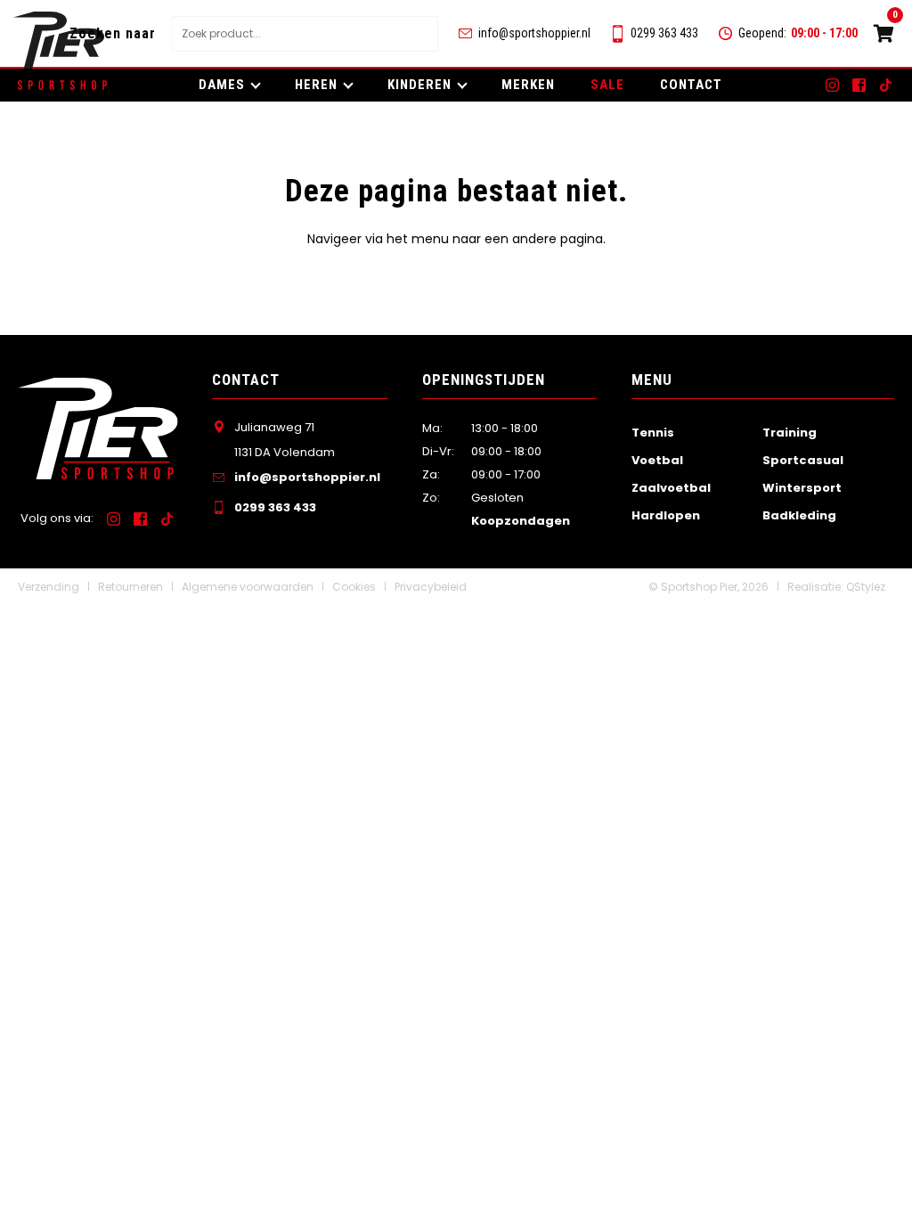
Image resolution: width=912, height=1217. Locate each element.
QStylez (865, 586)
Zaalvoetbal (671, 487)
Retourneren (130, 586)
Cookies (354, 586)
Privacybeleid (431, 586)
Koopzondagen (520, 520)
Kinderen (419, 85)
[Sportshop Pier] (59, 40)
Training (789, 432)
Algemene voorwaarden (248, 586)
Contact (691, 85)
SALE (607, 85)
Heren (316, 85)
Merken (528, 85)
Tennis (652, 432)
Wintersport (802, 487)
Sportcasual (802, 460)
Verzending (48, 586)
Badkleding (799, 515)
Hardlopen (665, 515)
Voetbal (657, 460)
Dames (222, 85)
